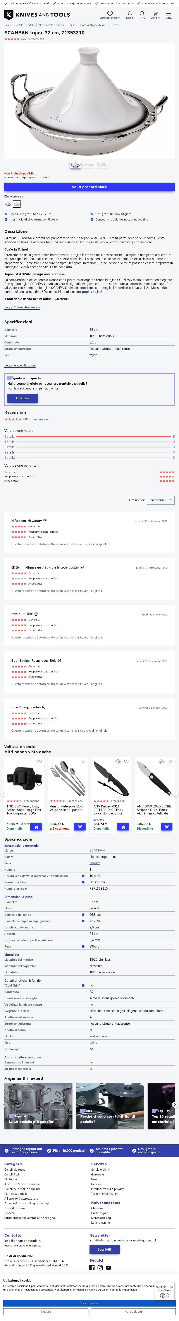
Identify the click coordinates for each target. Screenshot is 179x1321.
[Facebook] (92, 1268)
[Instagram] (100, 1268)
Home (7, 25)
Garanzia (97, 1174)
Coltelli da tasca (15, 1169)
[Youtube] (108, 1268)
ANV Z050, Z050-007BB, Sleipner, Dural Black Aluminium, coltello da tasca (154, 810)
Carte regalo (99, 1213)
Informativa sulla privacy (107, 1189)
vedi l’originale (98, 544)
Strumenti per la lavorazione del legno (29, 1218)
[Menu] (172, 1284)
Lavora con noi (100, 1222)
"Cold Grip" (12, 985)
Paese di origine (15, 882)
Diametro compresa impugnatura (27, 921)
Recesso (96, 1184)
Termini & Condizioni (104, 1193)
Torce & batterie (15, 1208)
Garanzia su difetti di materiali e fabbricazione (36, 876)
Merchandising (101, 1218)
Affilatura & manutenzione (22, 1184)
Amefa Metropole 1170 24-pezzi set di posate (66, 808)
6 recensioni (35, 39)
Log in (130, 17)
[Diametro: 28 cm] (8, 204)
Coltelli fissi (11, 1174)
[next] (168, 793)
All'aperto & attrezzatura (21, 1198)
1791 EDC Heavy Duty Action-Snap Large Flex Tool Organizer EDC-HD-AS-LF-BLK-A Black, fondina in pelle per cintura (24, 810)
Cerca (142, 18)
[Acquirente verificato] (45, 521)
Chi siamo (97, 1208)
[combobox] (161, 500)
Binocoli (9, 1213)
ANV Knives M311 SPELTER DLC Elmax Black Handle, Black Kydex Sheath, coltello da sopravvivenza (109, 810)
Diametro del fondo (17, 914)
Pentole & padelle (25, 25)
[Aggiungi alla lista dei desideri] (39, 761)
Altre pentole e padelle (51, 25)
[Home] (37, 13)
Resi (94, 1179)
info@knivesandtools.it (22, 1241)
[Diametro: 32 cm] (16, 204)
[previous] (11, 793)
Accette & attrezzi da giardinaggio (27, 1203)
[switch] (164, 1295)
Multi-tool (10, 1179)
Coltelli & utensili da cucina (22, 1189)
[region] (89, 107)
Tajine (71, 25)
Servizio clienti (100, 1169)
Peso (7, 946)
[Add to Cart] (36, 826)
